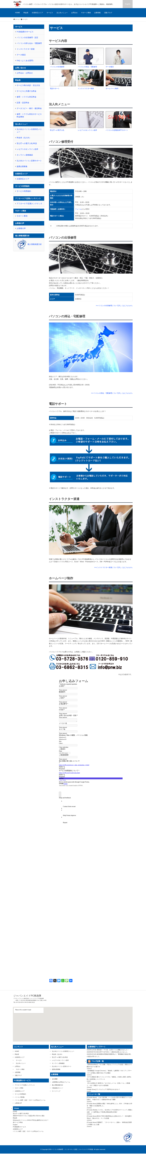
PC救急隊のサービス (25, 32)
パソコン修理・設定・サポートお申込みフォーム (30, 1100)
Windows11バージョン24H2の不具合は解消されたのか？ (30, 1120)
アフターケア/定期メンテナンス (29, 204)
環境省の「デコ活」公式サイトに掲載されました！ (113, 1050)
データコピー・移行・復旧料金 (29, 108)
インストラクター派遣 (26, 49)
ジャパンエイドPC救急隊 (27, 995)
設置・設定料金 (23, 103)
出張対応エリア (37, 12)
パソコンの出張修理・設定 (27, 38)
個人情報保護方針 (57, 1085)
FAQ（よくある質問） (26, 61)
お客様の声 (21, 228)
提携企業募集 (22, 166)
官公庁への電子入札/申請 (27, 143)
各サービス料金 (18, 1122)
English (127, 4)
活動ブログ (108, 12)
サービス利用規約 (24, 191)
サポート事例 (86, 12)
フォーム (78, 209)
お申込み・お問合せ (25, 73)
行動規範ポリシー (57, 1088)
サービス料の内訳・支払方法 (28, 85)
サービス (50, 12)
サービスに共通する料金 (26, 91)
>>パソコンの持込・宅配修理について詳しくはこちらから (112, 393)
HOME (17, 12)
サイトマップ (56, 1091)
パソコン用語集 (20, 1097)
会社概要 (55, 1079)
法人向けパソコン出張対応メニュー (63, 1051)
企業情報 (97, 12)
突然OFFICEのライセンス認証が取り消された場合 (28, 1115)
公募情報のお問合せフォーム (61, 1082)
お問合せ (74, 12)
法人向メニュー (62, 12)
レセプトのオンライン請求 (27, 149)
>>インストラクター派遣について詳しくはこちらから (113, 567)
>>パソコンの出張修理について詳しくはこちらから (114, 305)
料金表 (26, 12)
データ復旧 (21, 55)
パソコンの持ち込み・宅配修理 (29, 43)
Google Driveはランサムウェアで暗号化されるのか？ (103, 1089)
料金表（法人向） (24, 138)
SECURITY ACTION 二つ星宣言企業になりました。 (112, 1052)
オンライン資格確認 (25, 155)
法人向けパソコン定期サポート (29, 161)
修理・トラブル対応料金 (26, 97)
